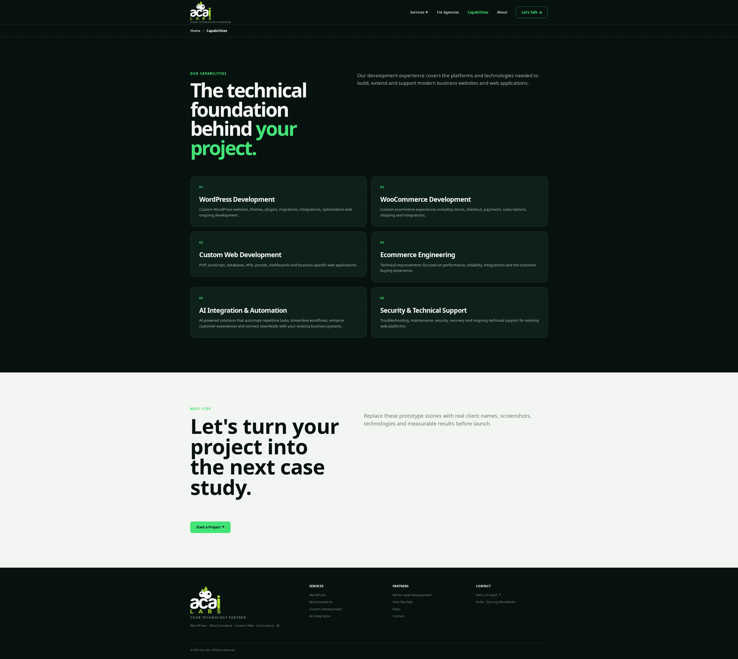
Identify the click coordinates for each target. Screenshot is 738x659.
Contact (398, 616)
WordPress (317, 595)
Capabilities (478, 12)
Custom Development (325, 609)
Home (195, 31)
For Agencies (448, 12)
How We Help (403, 602)
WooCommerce (320, 602)
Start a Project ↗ (210, 527)
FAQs (396, 609)
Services (417, 12)
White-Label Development (412, 595)
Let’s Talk (529, 12)
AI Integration (320, 616)
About (502, 12)
